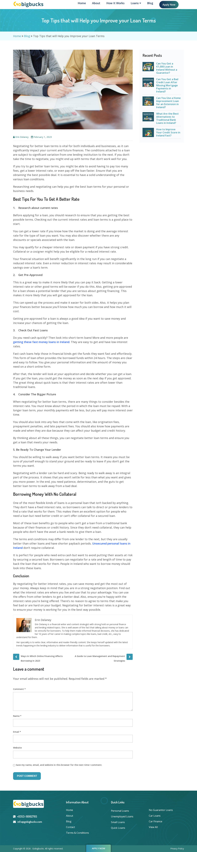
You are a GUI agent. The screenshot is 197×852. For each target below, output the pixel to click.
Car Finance (155, 821)
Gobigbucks (38, 848)
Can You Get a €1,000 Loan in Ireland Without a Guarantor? (166, 68)
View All (153, 827)
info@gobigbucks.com (29, 821)
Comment (19, 689)
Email (17, 731)
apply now (98, 848)
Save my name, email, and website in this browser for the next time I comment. (59, 764)
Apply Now (169, 4)
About (96, 3)
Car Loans (155, 815)
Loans (135, 3)
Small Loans (118, 822)
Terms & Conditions (77, 832)
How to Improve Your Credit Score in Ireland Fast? (168, 132)
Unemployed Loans (122, 816)
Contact (70, 827)
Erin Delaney (22, 136)
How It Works (115, 3)
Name (17, 715)
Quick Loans (118, 828)
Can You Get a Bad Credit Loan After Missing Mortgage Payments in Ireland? (167, 85)
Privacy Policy (177, 848)
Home (82, 3)
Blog (150, 3)
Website (17, 747)
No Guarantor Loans (161, 810)
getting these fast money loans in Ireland (41, 342)
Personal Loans (120, 810)
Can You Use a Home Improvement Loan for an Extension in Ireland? (168, 102)
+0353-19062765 (27, 816)
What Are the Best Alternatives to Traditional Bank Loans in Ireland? (167, 118)
